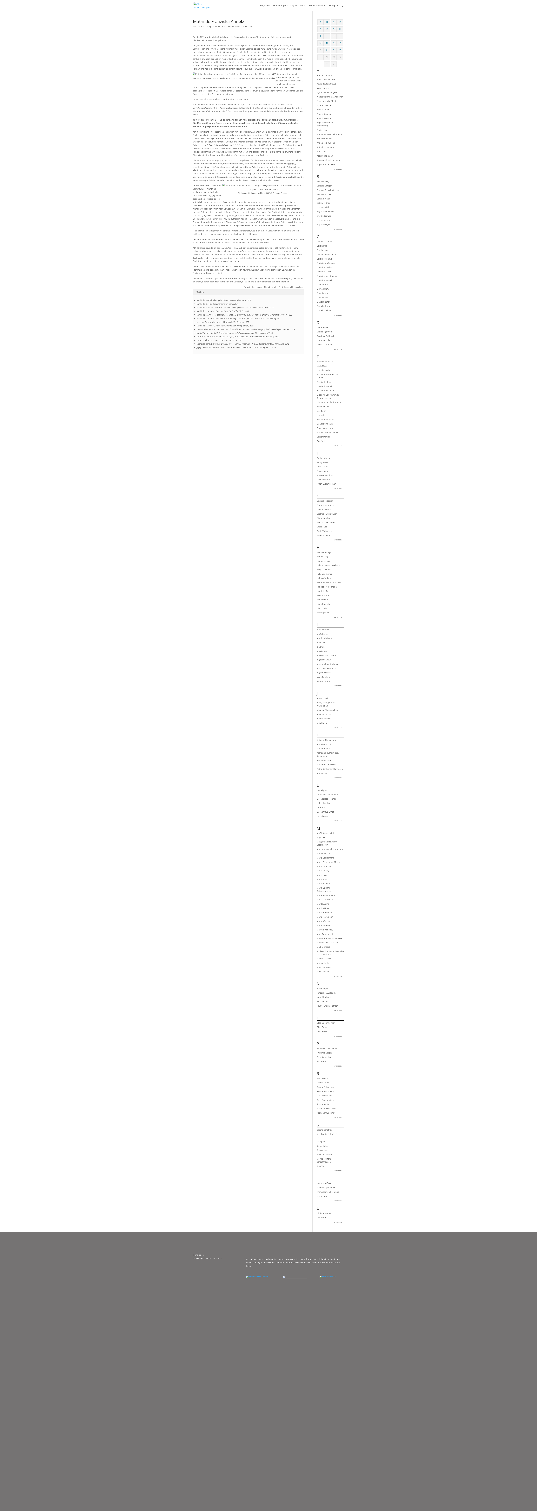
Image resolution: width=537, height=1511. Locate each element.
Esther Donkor (323, 436)
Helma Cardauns (324, 578)
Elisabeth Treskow (325, 390)
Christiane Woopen (326, 263)
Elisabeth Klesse (324, 382)
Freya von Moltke (325, 475)
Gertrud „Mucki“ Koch (327, 514)
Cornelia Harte (323, 306)
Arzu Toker (322, 151)
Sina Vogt (321, 1166)
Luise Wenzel (323, 816)
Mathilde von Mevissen (327, 942)
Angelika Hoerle (324, 118)
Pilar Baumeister (324, 1057)
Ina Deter (321, 646)
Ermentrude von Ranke (327, 432)
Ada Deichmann (324, 75)
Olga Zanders (323, 1027)
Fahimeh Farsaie (324, 458)
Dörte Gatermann (325, 344)
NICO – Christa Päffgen (327, 1005)
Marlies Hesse (323, 908)
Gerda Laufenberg (325, 505)
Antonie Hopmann (325, 147)
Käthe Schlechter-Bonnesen (330, 769)
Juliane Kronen (324, 718)
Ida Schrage (322, 634)
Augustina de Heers (326, 164)
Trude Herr (322, 1196)
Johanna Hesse (324, 714)
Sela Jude (321, 1141)
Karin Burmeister (325, 744)
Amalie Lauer (323, 109)
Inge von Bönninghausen (328, 664)
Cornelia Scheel (324, 310)
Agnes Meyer (323, 88)
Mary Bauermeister (326, 934)
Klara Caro (322, 773)
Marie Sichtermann (326, 895)
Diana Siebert (323, 327)
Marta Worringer (324, 921)
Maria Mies (322, 879)
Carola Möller (323, 245)
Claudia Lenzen (324, 293)
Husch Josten (323, 612)
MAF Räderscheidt (325, 833)
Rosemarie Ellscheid (326, 1108)
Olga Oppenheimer (326, 1023)
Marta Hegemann (325, 917)
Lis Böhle (321, 807)
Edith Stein (322, 366)
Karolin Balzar (323, 748)
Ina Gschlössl (323, 651)
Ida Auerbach (323, 629)
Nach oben (337, 169)
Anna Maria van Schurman (329, 134)
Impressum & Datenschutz (208, 1258)
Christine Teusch (325, 280)
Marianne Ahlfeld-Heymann (330, 849)
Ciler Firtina (322, 284)
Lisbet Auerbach (324, 803)
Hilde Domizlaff (324, 604)
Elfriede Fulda (323, 370)
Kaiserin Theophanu (326, 740)
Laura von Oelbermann (327, 794)
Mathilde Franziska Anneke (329, 938)
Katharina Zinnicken (326, 764)
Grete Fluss (322, 526)
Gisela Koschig (323, 518)
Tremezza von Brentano (328, 1192)
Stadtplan (333, 6)
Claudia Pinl (322, 297)
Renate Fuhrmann (325, 1087)
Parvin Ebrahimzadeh (327, 1048)
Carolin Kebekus (324, 258)
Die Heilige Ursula (325, 331)
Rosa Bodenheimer (326, 1100)
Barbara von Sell (324, 194)
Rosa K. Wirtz (324, 1104)
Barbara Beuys (323, 181)
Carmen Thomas (324, 241)
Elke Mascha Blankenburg (329, 402)
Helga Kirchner (324, 569)
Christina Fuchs (324, 271)
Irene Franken (323, 677)
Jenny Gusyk (322, 698)
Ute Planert (322, 1217)
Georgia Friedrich (325, 501)
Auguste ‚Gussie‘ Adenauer (329, 160)
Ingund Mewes (324, 672)
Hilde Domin (322, 599)
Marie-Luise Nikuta (326, 899)
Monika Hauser (324, 967)
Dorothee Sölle (323, 340)
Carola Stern (322, 250)
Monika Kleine (323, 971)
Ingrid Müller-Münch (326, 668)
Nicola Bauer (323, 1001)
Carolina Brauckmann (327, 254)
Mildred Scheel (324, 958)
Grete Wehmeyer (325, 531)
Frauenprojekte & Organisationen (289, 6)
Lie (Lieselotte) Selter (326, 798)
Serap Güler (322, 1146)
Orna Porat (322, 1031)
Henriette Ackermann (327, 586)
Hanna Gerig (322, 556)
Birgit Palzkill (323, 207)
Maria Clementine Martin (329, 862)
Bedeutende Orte (317, 6)
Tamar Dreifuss (324, 1183)
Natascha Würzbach (326, 993)
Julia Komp (322, 723)
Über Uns (198, 1255)
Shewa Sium (322, 1150)
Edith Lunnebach (325, 361)
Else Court (321, 411)
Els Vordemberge (325, 423)
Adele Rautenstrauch (326, 84)
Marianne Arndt (324, 853)
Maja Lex (321, 837)
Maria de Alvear (324, 866)
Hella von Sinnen (325, 574)
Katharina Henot (324, 760)
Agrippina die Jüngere (327, 92)
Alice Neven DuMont (326, 101)
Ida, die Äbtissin (324, 638)
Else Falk (321, 415)
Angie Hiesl (322, 130)
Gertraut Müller (324, 509)
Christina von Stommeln (328, 276)
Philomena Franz (324, 1052)
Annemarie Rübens (326, 143)
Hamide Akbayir (324, 552)
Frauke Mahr (323, 471)
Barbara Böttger (324, 185)
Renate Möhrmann (325, 1091)
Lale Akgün (322, 790)
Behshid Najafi (323, 198)
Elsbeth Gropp (323, 406)
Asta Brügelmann (325, 155)
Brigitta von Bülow (325, 211)
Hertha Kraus (323, 595)
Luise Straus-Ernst (325, 811)
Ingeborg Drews (324, 659)
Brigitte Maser (323, 220)
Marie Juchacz (323, 883)
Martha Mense (323, 925)
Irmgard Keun (323, 681)
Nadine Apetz (323, 988)
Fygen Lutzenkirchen (326, 483)
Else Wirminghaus (325, 419)
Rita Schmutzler (324, 1095)
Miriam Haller (323, 963)
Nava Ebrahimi (324, 997)
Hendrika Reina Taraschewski (330, 582)
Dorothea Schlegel (325, 336)
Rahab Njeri (322, 1078)
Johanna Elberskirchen (327, 710)
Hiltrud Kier (322, 608)
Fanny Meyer (323, 462)
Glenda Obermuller (326, 522)
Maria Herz (322, 875)
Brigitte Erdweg (324, 216)
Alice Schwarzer (324, 105)
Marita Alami (323, 904)
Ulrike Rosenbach (325, 1213)
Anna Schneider (324, 138)
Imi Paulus (322, 642)
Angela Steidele (324, 114)
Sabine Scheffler (324, 1130)
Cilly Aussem (323, 288)
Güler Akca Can (324, 535)
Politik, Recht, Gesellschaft (240, 26)
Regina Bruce (323, 1082)
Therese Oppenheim (326, 1187)
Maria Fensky (323, 870)
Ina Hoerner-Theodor (326, 655)
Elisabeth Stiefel (324, 386)
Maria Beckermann (326, 857)
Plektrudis (321, 1061)
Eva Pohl (321, 441)
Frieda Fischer (323, 479)
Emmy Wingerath (325, 428)
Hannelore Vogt (324, 561)
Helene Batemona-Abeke (328, 565)
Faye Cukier (322, 466)
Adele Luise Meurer (326, 79)
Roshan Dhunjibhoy (326, 1112)
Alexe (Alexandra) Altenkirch (330, 96)
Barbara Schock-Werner (328, 190)
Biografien (265, 6)
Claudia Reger (323, 301)
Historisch (222, 26)
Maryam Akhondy (325, 929)
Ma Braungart (323, 947)
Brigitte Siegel (323, 224)
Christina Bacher (324, 267)
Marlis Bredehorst (325, 912)
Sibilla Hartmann (325, 1154)
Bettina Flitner (323, 203)
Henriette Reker (324, 591)
